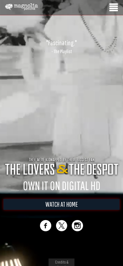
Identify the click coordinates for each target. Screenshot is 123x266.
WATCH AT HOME (61, 211)
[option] (61, 46)
